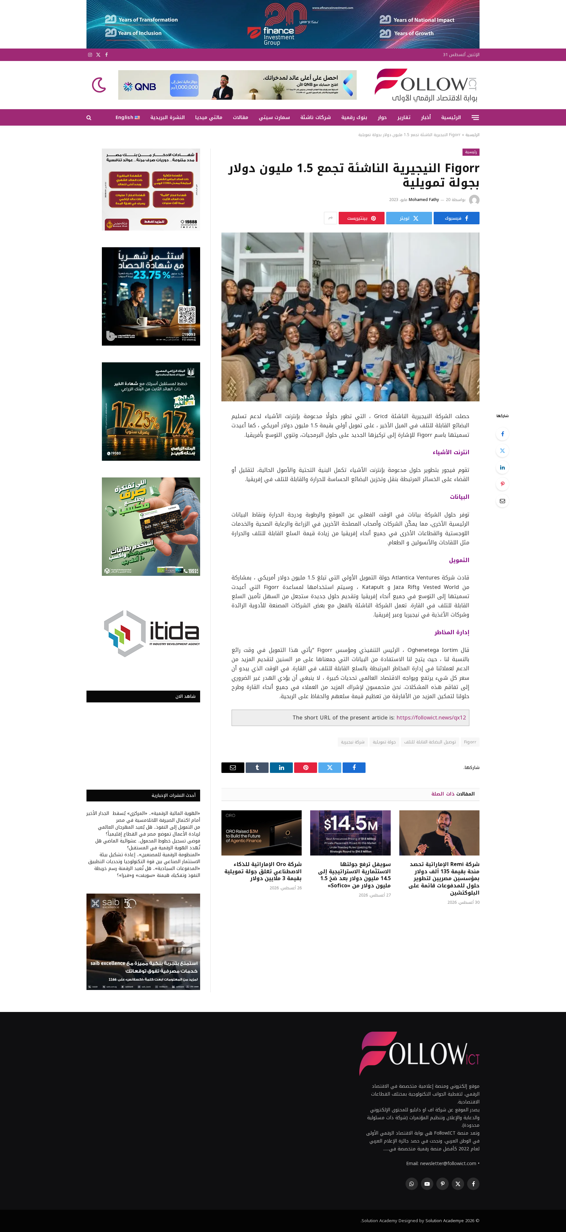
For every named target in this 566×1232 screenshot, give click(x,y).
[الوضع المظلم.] (99, 85)
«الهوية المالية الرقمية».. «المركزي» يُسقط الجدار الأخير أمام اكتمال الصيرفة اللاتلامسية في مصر (143, 817)
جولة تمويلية (384, 742)
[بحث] (89, 117)
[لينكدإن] (502, 467)
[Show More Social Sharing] (330, 218)
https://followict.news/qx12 (431, 718)
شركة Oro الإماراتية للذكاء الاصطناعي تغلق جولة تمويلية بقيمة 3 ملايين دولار (263, 871)
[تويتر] (502, 450)
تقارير (403, 117)
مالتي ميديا (208, 117)
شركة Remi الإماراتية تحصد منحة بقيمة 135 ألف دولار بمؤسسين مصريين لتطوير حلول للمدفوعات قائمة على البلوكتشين (444, 879)
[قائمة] (475, 117)
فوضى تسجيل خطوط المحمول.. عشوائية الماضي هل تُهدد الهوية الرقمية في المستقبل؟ (147, 844)
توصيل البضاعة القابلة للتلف (430, 742)
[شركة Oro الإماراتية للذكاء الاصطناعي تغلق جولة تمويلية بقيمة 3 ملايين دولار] (261, 833)
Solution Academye (444, 1221)
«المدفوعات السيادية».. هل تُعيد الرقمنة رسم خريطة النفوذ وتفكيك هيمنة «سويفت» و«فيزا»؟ (147, 872)
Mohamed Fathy (424, 199)
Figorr (470, 742)
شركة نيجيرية (353, 742)
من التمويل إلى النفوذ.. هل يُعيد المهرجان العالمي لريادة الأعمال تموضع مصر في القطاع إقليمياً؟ (149, 830)
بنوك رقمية (354, 117)
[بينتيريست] (502, 484)
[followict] (424, 85)
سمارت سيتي (274, 117)
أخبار (426, 117)
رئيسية (471, 152)
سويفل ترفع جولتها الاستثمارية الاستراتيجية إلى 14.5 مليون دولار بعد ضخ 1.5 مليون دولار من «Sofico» (354, 875)
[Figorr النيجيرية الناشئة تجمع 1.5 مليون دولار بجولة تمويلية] (350, 316)
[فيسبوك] (502, 433)
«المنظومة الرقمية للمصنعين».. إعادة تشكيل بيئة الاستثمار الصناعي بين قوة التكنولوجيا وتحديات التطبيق (144, 858)
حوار (382, 117)
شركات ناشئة (315, 117)
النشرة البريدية (167, 117)
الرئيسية (451, 117)
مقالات (240, 117)
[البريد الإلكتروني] (502, 500)
